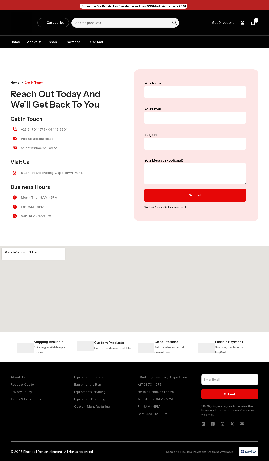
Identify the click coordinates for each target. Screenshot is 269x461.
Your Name (153, 83)
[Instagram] (222, 424)
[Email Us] (242, 424)
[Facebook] (213, 424)
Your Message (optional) (163, 160)
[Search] (174, 22)
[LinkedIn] (203, 424)
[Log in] (242, 22)
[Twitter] (232, 424)
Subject (150, 135)
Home (15, 82)
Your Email (152, 109)
